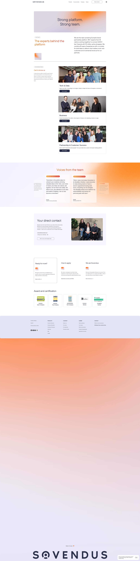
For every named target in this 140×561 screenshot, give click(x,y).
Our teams (81, 325)
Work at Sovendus (82, 327)
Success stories (66, 329)
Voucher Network (51, 323)
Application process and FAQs (67, 278)
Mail (48, 331)
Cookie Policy (121, 558)
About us (65, 323)
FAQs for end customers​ (99, 323)
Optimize (49, 329)
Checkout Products (51, 327)
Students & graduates (83, 329)
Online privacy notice (35, 325)
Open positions (82, 323)
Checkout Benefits (51, 325)
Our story (65, 325)
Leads (49, 333)
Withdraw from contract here (100, 325)
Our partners (65, 327)
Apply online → (38, 279)
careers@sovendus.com (42, 232)
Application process (82, 331)
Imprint (32, 323)
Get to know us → (89, 278)
